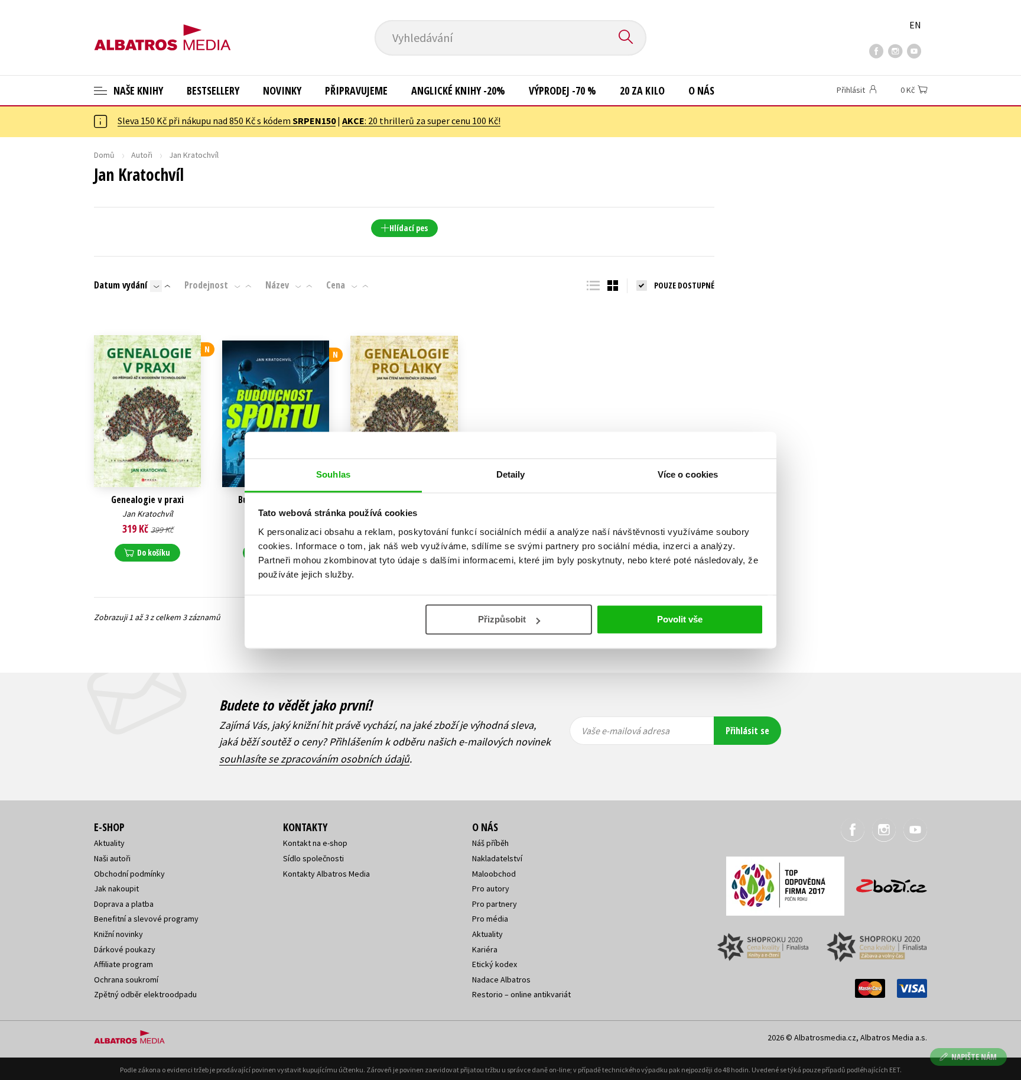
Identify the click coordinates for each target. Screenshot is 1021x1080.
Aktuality (109, 843)
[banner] (162, 28)
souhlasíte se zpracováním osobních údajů (314, 759)
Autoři (141, 155)
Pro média (490, 918)
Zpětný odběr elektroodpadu (145, 994)
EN (915, 25)
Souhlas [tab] (333, 474)
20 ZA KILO (642, 90)
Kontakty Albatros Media (326, 873)
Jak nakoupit (116, 888)
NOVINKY (282, 90)
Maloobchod (494, 873)
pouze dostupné (684, 285)
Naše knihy (137, 90)
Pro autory (490, 888)
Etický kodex (494, 964)
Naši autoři (112, 858)
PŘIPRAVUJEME (356, 90)
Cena (335, 285)
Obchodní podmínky (129, 873)
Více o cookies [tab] (688, 474)
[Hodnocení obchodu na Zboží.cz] (885, 882)
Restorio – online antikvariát (521, 994)
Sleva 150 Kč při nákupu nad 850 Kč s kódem (227, 121)
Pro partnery (494, 904)
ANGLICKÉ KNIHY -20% (458, 90)
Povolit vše (680, 619)
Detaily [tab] (510, 474)
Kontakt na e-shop (315, 843)
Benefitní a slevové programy (146, 918)
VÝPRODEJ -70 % (562, 90)
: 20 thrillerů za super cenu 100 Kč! (421, 121)
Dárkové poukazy (124, 949)
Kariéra (485, 949)
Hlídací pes (408, 227)
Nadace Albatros (501, 979)
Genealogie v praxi (147, 499)
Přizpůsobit (502, 619)
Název (277, 285)
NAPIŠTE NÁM (974, 1056)
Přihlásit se (747, 730)
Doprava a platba (124, 904)
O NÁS (701, 90)
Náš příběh (490, 843)
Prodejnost (206, 285)
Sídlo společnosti (313, 858)
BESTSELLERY (213, 90)
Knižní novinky (118, 934)
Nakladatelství (497, 858)
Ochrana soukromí (126, 979)
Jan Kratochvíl (147, 513)
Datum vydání (120, 285)
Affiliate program (123, 964)
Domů (104, 155)
